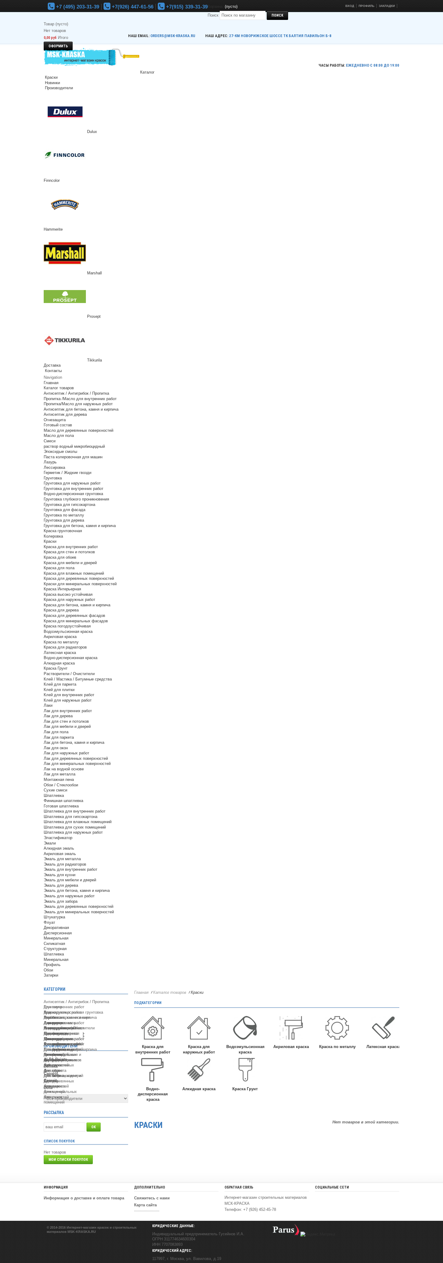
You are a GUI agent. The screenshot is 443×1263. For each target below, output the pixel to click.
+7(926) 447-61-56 (131, 7)
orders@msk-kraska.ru (172, 35)
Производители (58, 88)
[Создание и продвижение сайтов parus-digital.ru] (286, 1234)
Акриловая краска (291, 1046)
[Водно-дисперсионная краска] (152, 1070)
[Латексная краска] (383, 1028)
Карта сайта (145, 1205)
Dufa (48, 1087)
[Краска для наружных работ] (199, 1028)
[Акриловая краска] (291, 1028)
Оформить (58, 46)
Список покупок (59, 1141)
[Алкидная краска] (199, 1070)
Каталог (147, 72)
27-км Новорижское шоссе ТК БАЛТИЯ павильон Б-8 (280, 35)
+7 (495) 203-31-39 (77, 7)
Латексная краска (383, 1046)
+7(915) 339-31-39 (186, 7)
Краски (51, 77)
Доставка (52, 365)
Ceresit (50, 1080)
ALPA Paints (55, 1059)
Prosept (94, 316)
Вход (349, 6)
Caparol (51, 1073)
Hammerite (53, 229)
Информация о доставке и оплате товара (84, 1198)
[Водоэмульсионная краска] (245, 1028)
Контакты (53, 370)
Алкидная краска (198, 1089)
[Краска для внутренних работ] (152, 1028)
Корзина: (216, 6)
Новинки (52, 83)
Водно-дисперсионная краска (153, 1094)
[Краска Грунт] (245, 1070)
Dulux (92, 131)
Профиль (366, 6)
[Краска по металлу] (337, 1028)
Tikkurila (94, 360)
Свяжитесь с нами (152, 1198)
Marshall (94, 273)
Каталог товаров (169, 992)
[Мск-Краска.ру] (92, 57)
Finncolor (52, 180)
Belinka (51, 1066)
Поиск (213, 15)
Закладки (387, 6)
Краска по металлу (337, 1046)
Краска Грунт (245, 1089)
